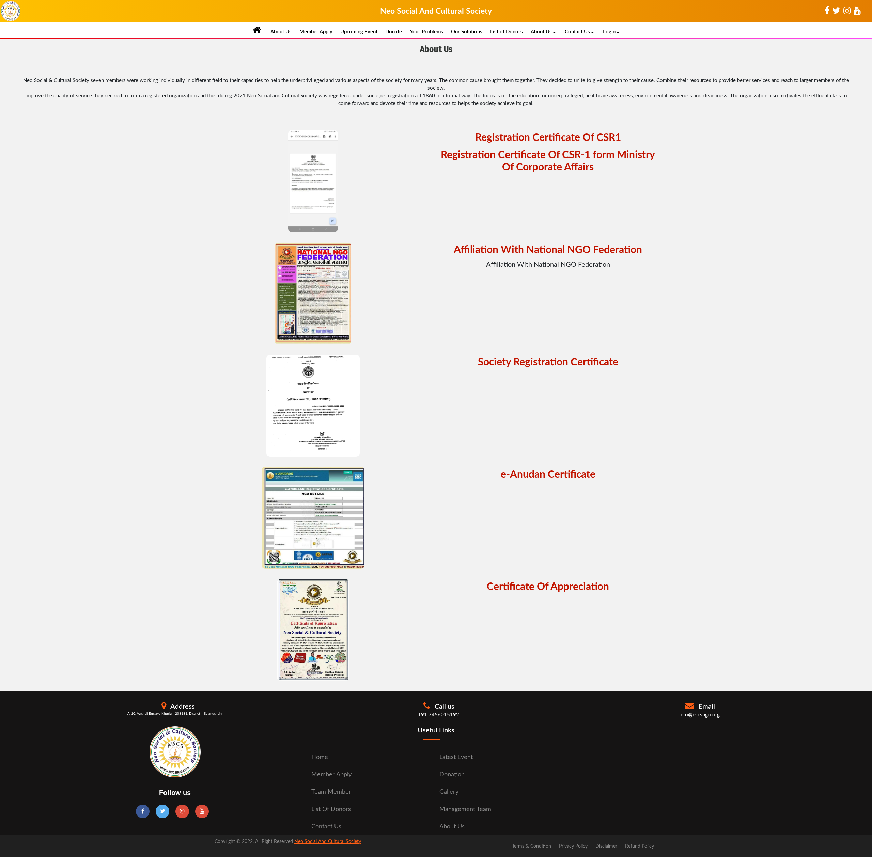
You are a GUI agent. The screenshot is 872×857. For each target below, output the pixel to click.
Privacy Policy (573, 846)
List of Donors (506, 31)
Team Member (331, 792)
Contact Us (577, 31)
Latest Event (456, 757)
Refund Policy (639, 846)
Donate (393, 31)
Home (319, 757)
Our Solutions (466, 31)
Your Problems (426, 31)
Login (609, 31)
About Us (281, 31)
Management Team (465, 809)
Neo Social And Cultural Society (327, 841)
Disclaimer (606, 846)
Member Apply (315, 31)
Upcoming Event (358, 31)
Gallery (448, 792)
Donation (452, 775)
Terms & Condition (531, 846)
